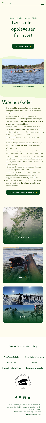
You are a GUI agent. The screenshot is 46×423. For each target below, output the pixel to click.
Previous (2, 87)
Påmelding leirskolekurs (11, 368)
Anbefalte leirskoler (11, 357)
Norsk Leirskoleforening (34, 357)
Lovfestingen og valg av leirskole (22, 192)
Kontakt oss (11, 362)
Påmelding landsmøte (34, 368)
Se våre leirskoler (22, 46)
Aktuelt (34, 362)
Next (43, 87)
